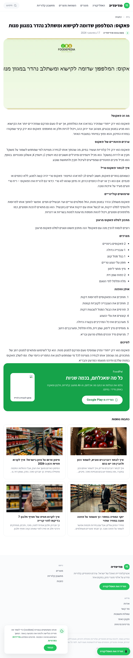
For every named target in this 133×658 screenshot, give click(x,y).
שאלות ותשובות (122, 614)
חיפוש (9, 5)
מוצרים (84, 5)
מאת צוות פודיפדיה (115, 33)
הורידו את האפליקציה (114, 586)
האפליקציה (98, 5)
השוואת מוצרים (67, 5)
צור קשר (125, 609)
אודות (127, 603)
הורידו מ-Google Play (100, 400)
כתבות (60, 581)
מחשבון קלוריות (46, 5)
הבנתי (50, 647)
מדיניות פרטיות (122, 624)
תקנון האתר (124, 619)
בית (128, 17)
